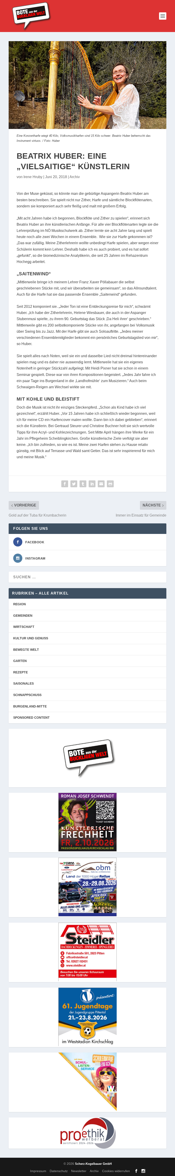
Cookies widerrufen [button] (116, 1171)
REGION (19, 604)
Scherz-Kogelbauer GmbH (93, 1163)
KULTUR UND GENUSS (30, 638)
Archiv (74, 177)
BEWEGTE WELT (26, 649)
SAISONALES (23, 683)
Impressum (38, 1171)
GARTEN (20, 661)
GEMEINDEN (22, 615)
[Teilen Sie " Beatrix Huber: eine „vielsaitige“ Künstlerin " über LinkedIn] (92, 483)
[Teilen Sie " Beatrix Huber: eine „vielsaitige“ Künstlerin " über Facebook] (64, 483)
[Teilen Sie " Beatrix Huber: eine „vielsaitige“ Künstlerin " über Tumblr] (83, 483)
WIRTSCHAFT (23, 627)
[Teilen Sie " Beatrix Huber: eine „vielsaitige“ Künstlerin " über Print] (110, 483)
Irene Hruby (32, 177)
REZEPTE (20, 672)
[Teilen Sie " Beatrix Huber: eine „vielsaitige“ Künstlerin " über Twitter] (73, 483)
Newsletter (78, 1171)
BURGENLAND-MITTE (30, 706)
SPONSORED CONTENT (31, 717)
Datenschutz (59, 1171)
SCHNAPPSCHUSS (27, 695)
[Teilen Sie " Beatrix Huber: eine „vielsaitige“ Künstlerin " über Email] (101, 483)
